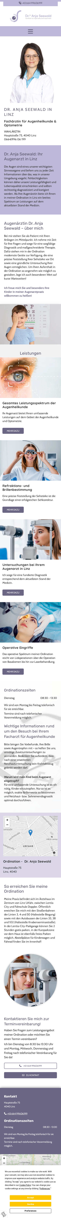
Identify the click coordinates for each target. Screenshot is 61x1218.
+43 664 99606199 (32, 3)
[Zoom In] (7, 819)
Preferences (30, 1211)
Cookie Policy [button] (25, 1185)
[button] (30, 32)
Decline (30, 1204)
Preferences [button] (45, 1188)
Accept (30, 1198)
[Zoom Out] (7, 824)
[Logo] (30, 16)
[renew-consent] (3, 1214)
